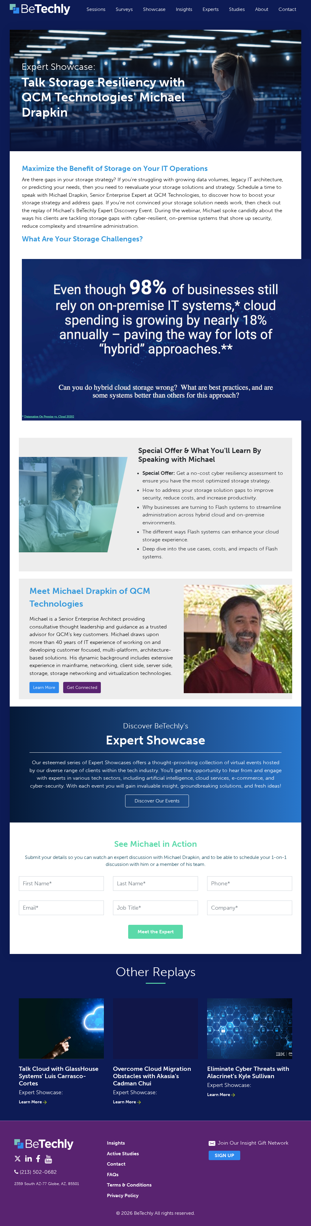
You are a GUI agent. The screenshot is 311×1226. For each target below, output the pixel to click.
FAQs (112, 1174)
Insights (184, 9)
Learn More (44, 687)
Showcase (154, 9)
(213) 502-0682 (37, 1172)
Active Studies (123, 1153)
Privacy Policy (122, 1195)
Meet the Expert (156, 932)
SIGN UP (224, 1155)
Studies (237, 9)
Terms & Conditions (129, 1185)
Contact (287, 9)
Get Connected (82, 687)
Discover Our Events (157, 801)
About (261, 9)
